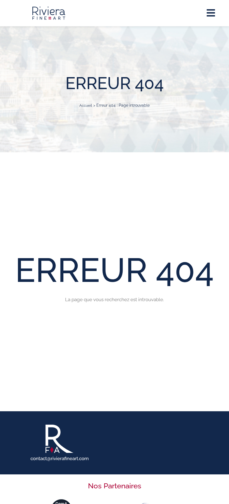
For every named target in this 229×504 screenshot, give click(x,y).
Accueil (85, 105)
